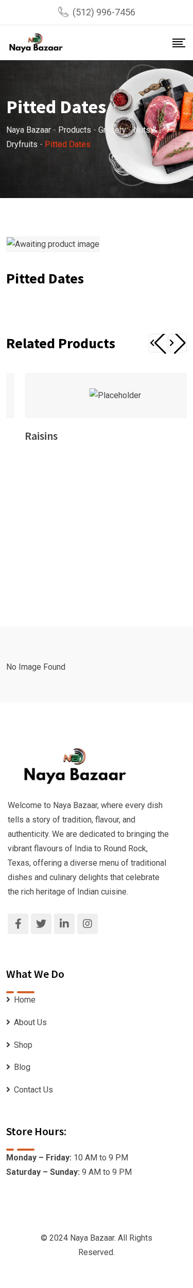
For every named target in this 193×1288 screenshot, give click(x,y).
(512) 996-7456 (104, 12)
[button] (158, 343)
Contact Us (33, 1090)
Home (25, 1000)
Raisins (41, 435)
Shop (23, 1045)
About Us (30, 1022)
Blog (22, 1067)
